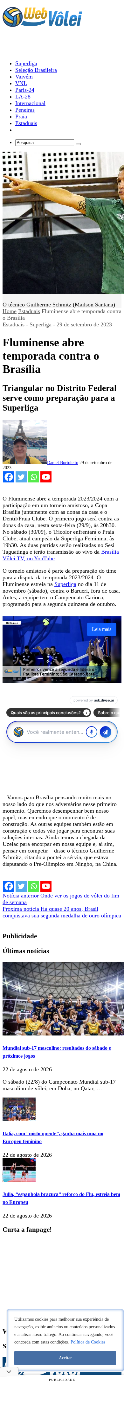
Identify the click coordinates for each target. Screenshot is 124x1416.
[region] (65, 1340)
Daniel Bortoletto (62, 462)
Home (10, 311)
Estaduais (29, 311)
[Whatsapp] (33, 476)
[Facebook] (8, 476)
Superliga (41, 324)
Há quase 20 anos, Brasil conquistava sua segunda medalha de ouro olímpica (62, 912)
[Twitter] (21, 476)
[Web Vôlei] (42, 24)
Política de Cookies (88, 1342)
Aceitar (65, 1358)
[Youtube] (46, 476)
